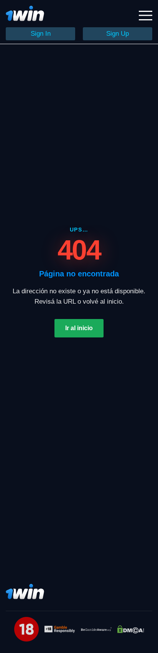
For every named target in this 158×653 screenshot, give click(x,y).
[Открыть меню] (145, 15)
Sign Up (117, 33)
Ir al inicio (79, 328)
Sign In (41, 33)
